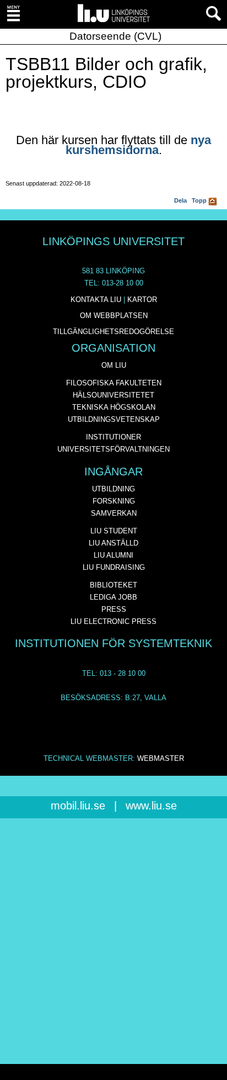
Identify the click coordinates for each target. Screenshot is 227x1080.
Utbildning (113, 489)
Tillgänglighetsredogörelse (113, 331)
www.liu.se (151, 806)
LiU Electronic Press (113, 621)
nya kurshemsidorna (139, 145)
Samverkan (114, 513)
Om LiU (113, 365)
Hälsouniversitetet (113, 395)
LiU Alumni (113, 555)
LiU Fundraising (114, 567)
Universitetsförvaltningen (113, 449)
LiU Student (113, 531)
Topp (200, 200)
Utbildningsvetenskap (114, 419)
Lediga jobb (113, 597)
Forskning (114, 501)
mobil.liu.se (78, 806)
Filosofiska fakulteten (113, 383)
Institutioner (113, 437)
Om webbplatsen (114, 315)
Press (113, 609)
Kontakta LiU (96, 299)
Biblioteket (113, 585)
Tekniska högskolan (113, 407)
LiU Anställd (113, 543)
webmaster (160, 758)
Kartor (142, 299)
